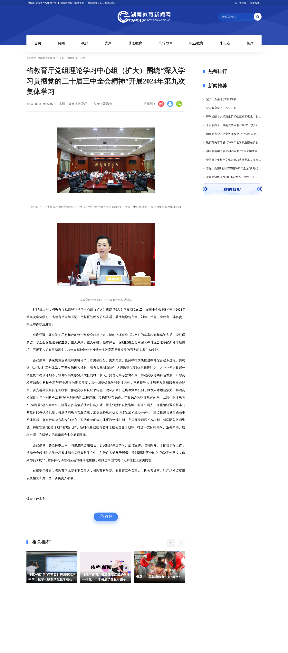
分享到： (150, 103)
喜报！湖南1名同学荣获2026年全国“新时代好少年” (234, 168)
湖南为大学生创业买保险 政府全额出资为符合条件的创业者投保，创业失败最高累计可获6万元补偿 (234, 133)
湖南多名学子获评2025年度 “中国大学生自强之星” (234, 151)
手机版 (242, 3)
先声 (108, 43)
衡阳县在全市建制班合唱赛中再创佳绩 (159, 577)
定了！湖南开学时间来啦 (221, 99)
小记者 (225, 43)
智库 (250, 43)
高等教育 (166, 43)
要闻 (61, 43)
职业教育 (196, 43)
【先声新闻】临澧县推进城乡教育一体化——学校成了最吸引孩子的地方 (51, 577)
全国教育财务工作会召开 (221, 107)
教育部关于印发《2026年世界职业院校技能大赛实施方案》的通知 (234, 142)
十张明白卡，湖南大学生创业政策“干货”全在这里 (234, 125)
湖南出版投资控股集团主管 (42, 3)
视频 (84, 43)
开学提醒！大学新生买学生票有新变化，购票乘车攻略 (234, 116)
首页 (37, 43)
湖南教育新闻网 (46, 58)
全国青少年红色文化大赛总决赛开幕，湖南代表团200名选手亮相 (234, 159)
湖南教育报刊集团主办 (72, 3)
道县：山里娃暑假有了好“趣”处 (104, 577)
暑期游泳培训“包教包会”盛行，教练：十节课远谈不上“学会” (234, 177)
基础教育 (135, 43)
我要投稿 (255, 3)
